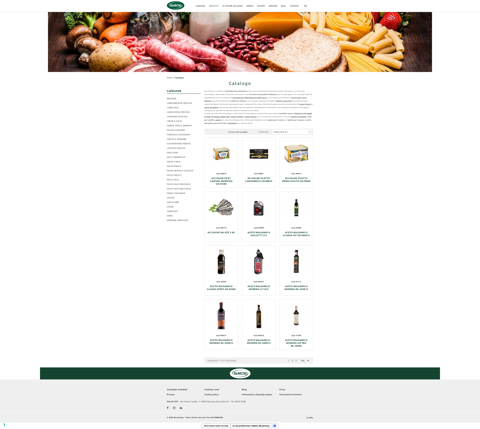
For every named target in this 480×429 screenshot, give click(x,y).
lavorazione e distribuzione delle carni (249, 98)
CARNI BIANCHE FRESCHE (179, 103)
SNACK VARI (173, 202)
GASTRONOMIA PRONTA (179, 143)
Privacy (171, 394)
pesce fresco (305, 104)
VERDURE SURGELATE (177, 220)
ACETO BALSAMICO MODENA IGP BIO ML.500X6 (296, 343)
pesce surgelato (211, 107)
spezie (218, 120)
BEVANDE (171, 98)
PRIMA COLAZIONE (176, 193)
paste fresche (237, 117)
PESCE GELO (173, 180)
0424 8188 (240, 401)
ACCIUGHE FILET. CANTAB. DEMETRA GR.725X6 (221, 181)
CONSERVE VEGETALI (177, 116)
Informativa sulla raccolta (216, 425)
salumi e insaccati (284, 101)
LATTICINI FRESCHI (176, 148)
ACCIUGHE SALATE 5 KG (221, 232)
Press (282, 389)
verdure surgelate (298, 117)
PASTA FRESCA (174, 166)
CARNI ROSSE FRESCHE (178, 112)
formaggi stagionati (220, 117)
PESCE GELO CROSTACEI (178, 184)
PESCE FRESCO (174, 175)
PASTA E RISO (173, 161)
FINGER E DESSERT (176, 130)
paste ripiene (250, 117)
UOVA (170, 216)
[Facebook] (168, 407)
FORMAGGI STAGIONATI (178, 134)
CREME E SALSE (174, 121)
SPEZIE (170, 207)
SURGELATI (172, 211)
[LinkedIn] (181, 407)
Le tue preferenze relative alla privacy (251, 425)
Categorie (174, 91)
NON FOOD (172, 152)
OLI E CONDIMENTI (176, 157)
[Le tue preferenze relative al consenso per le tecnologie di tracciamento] (4, 424)
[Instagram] (174, 407)
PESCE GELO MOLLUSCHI (179, 189)
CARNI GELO (173, 107)
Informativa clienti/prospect (257, 394)
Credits (309, 418)
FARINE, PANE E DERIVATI (179, 125)
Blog (244, 389)
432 (302, 360)
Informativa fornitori (290, 394)
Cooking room (211, 389)
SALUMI (170, 198)
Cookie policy (211, 394)
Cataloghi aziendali (177, 389)
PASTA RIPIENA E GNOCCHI (180, 170)
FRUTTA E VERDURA (176, 139)
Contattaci (232, 123)
